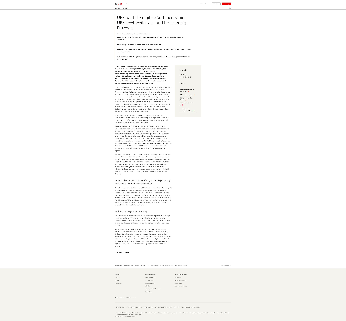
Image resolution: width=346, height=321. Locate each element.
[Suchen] (230, 8)
